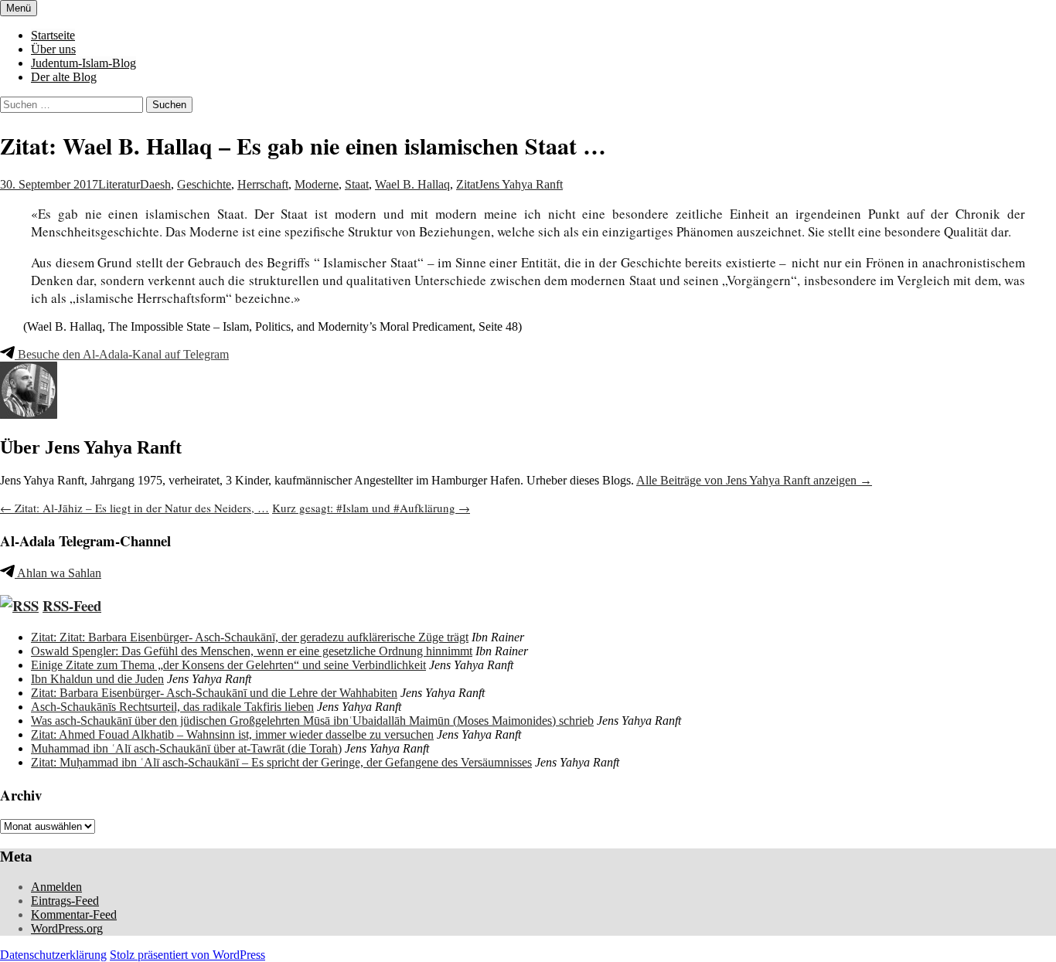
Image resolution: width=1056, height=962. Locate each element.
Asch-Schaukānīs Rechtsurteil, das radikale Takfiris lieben (172, 706)
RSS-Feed (72, 605)
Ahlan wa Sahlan (58, 573)
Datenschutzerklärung (53, 954)
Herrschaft (262, 184)
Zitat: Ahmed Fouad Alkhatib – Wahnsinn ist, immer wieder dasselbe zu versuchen (232, 734)
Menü (18, 8)
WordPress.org (67, 928)
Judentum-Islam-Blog (83, 63)
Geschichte (204, 184)
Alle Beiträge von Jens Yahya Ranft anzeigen (754, 480)
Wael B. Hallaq (412, 184)
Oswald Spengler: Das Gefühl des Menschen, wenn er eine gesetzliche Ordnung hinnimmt (251, 651)
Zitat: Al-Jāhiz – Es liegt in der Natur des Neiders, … (134, 507)
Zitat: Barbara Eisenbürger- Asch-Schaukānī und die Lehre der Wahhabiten (214, 692)
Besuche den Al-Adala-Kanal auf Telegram (122, 354)
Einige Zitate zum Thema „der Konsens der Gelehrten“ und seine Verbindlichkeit (228, 664)
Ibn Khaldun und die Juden (97, 678)
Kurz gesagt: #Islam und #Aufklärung (371, 507)
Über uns (53, 49)
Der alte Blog (64, 76)
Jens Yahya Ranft (521, 184)
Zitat (467, 184)
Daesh (155, 184)
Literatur (119, 184)
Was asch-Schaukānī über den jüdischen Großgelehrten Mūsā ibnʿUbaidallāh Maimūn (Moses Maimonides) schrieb (312, 720)
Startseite (53, 35)
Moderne (317, 184)
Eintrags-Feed (65, 900)
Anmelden (56, 886)
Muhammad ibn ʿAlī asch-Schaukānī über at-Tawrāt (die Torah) (186, 748)
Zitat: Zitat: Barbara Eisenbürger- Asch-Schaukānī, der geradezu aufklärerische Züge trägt (249, 637)
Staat (357, 184)
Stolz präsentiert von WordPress (187, 954)
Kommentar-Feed (74, 914)
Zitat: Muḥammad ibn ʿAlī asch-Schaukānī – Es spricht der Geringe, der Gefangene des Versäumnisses (281, 762)
